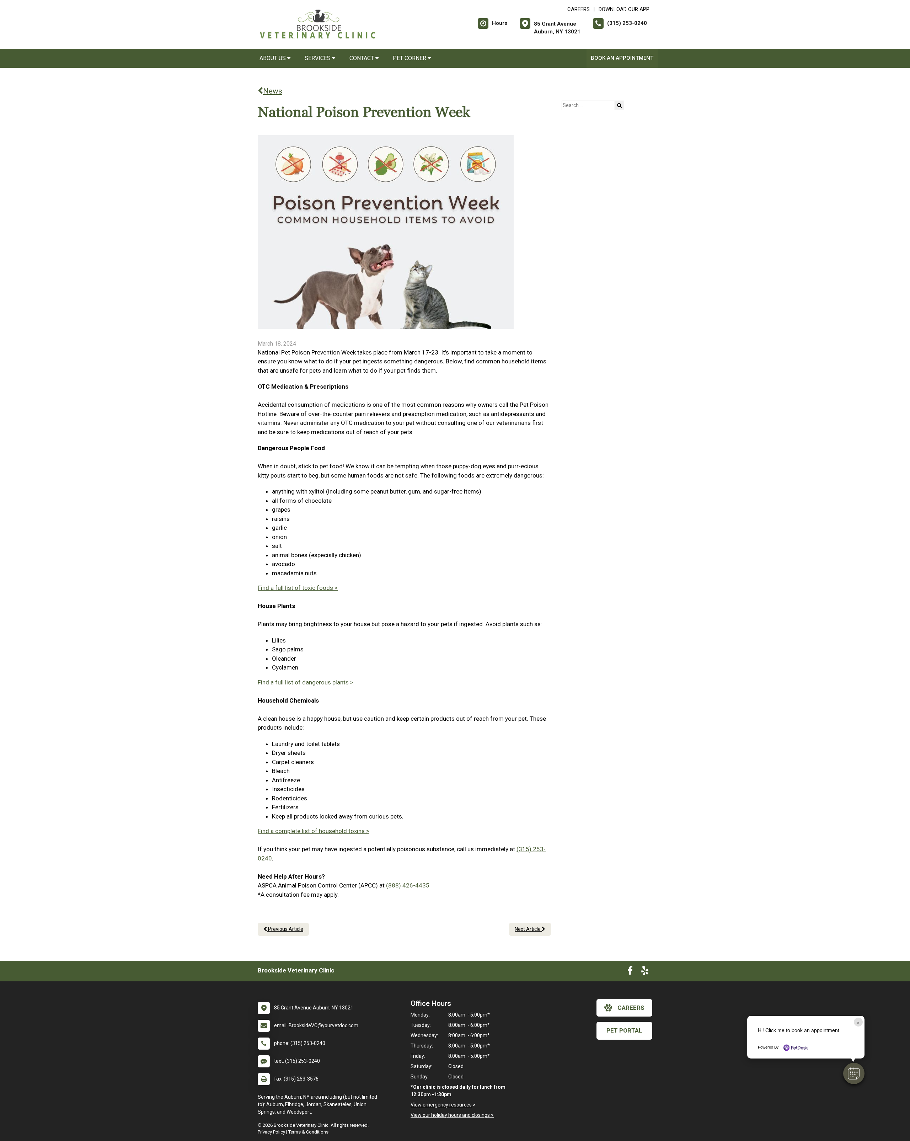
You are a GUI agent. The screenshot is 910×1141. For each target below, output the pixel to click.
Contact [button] (362, 58)
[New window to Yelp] (644, 972)
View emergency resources (441, 1105)
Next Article (528, 929)
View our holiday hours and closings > (452, 1115)
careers (630, 1007)
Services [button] (318, 58)
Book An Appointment (622, 58)
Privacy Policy (271, 1132)
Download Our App (624, 9)
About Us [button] (273, 58)
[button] (853, 1073)
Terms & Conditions (308, 1132)
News (272, 91)
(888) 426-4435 (407, 885)
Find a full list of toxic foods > (298, 587)
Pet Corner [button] (410, 58)
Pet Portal (624, 1030)
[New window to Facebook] (630, 972)
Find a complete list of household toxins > (313, 831)
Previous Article (285, 929)
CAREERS (578, 9)
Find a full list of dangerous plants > (305, 682)
